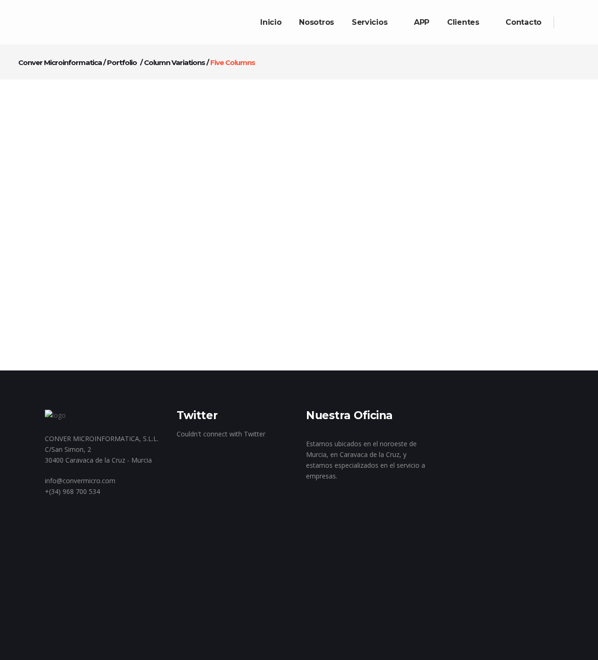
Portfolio (122, 62)
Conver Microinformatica (60, 62)
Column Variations (174, 62)
